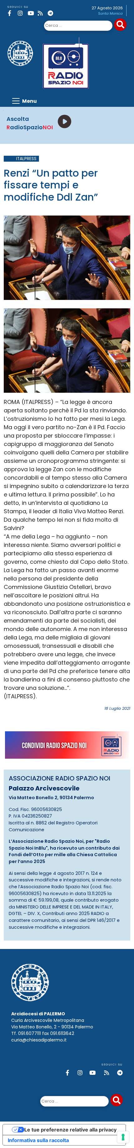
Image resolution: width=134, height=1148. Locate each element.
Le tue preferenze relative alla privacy (70, 1130)
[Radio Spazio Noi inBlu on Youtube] (31, 13)
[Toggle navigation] (24, 101)
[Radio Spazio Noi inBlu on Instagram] (21, 13)
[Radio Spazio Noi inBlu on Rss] (41, 13)
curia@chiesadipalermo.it (39, 1040)
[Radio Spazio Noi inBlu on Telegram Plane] (51, 13)
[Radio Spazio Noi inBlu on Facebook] (11, 13)
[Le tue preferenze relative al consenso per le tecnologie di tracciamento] (123, 1137)
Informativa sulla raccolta (38, 1140)
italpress (26, 159)
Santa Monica (110, 13)
